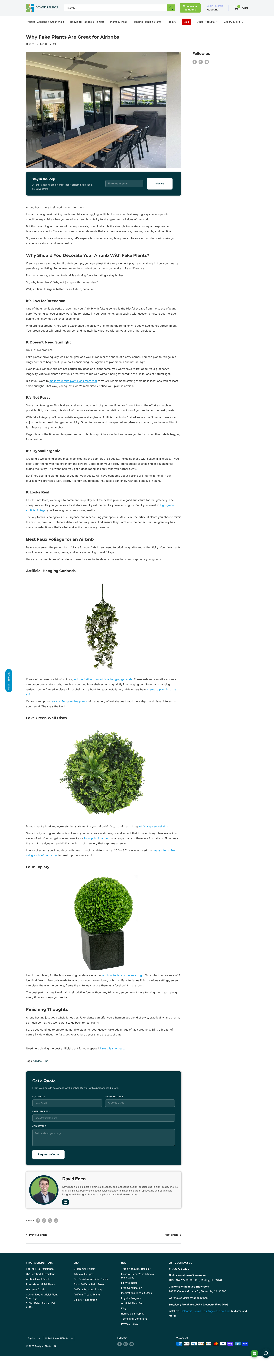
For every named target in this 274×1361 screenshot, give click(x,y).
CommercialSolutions (190, 8)
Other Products (206, 21)
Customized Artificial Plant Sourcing (42, 1296)
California (186, 1311)
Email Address (41, 1111)
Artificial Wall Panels (38, 1279)
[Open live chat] (266, 1353)
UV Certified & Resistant (40, 1274)
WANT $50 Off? (8, 680)
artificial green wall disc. (153, 826)
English (31, 1338)
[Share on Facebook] (38, 1220)
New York (224, 1311)
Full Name (38, 1096)
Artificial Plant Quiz (132, 1303)
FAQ (123, 1308)
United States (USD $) (56, 1338)
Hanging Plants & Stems (147, 21)
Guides (30, 44)
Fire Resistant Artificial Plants (91, 1279)
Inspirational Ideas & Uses (136, 1292)
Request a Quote (48, 1154)
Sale (186, 21)
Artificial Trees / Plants (87, 1294)
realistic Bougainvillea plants (69, 701)
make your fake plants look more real (73, 381)
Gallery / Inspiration (85, 1299)
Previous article (38, 1234)
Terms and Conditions (134, 1318)
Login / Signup (215, 5)
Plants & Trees (118, 21)
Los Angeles (209, 1311)
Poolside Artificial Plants (40, 1284)
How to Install (129, 1282)
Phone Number (114, 1096)
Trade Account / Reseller (135, 1268)
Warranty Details (36, 1289)
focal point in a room (96, 838)
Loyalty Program (131, 1298)
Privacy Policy (129, 1323)
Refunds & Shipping (132, 1313)
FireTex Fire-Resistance (40, 1268)
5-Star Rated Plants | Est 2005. (40, 1305)
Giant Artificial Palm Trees (89, 1284)
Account (212, 9)
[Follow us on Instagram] (201, 61)
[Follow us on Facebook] (194, 61)
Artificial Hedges (83, 1274)
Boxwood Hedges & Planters (87, 21)
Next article (171, 1234)
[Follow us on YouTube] (207, 61)
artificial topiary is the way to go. (123, 975)
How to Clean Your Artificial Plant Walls (137, 1275)
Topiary (171, 21)
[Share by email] (56, 1220)
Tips (45, 1060)
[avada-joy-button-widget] (254, 1353)
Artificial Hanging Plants (88, 1289)
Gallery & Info (232, 21)
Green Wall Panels (84, 1268)
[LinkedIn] (65, 1202)
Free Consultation (131, 1287)
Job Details (39, 1126)
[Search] (171, 7)
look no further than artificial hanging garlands (102, 679)
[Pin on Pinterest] (44, 1220)
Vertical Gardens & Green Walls (45, 21)
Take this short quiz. (112, 1048)
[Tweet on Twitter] (50, 1220)
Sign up (159, 183)
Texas (197, 1311)
